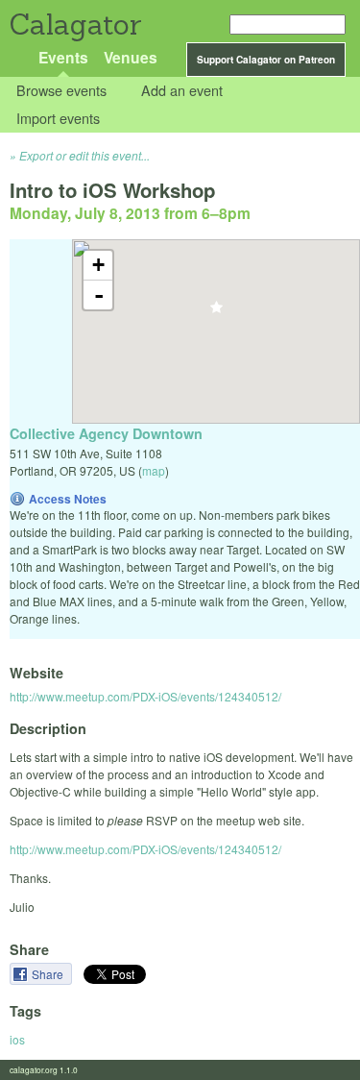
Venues (130, 57)
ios (17, 1039)
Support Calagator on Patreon (266, 59)
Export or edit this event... (84, 155)
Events (63, 57)
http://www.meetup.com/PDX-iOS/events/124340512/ (145, 696)
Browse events (61, 91)
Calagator (74, 24)
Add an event (182, 91)
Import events (58, 118)
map (153, 470)
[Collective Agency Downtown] (216, 312)
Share (49, 974)
